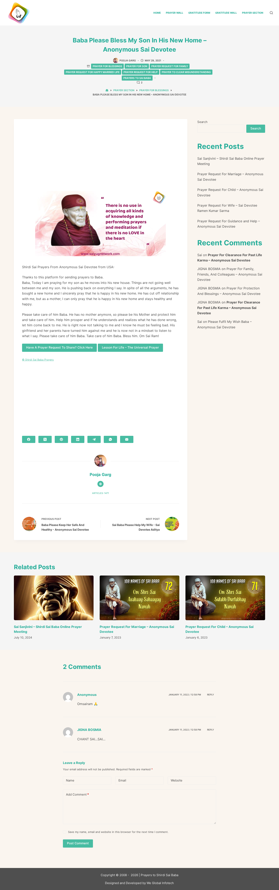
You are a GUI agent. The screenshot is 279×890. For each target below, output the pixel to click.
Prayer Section (252, 12)
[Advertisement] (100, 157)
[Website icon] (100, 484)
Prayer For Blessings (107, 66)
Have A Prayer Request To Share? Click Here (59, 347)
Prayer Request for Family (169, 66)
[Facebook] (28, 439)
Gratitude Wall (226, 12)
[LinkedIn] (77, 439)
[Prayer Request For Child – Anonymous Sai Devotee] (225, 598)
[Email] (126, 439)
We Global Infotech (160, 883)
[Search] (271, 12)
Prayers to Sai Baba (137, 78)
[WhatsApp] (110, 439)
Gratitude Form (199, 12)
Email (122, 780)
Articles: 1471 (100, 493)
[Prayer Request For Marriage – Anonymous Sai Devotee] (139, 598)
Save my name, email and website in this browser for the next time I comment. (118, 832)
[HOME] (106, 90)
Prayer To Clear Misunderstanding (186, 72)
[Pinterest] (61, 439)
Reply (210, 694)
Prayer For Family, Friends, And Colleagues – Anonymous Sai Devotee (229, 274)
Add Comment (77, 794)
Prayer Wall (174, 12)
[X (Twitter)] (45, 439)
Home (157, 12)
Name (70, 780)
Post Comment (78, 843)
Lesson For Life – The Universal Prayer (130, 347)
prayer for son (136, 66)
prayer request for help (141, 72)
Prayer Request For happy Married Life (92, 72)
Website (176, 780)
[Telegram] (94, 439)
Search (202, 122)
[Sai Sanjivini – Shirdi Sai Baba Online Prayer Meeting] (54, 598)
